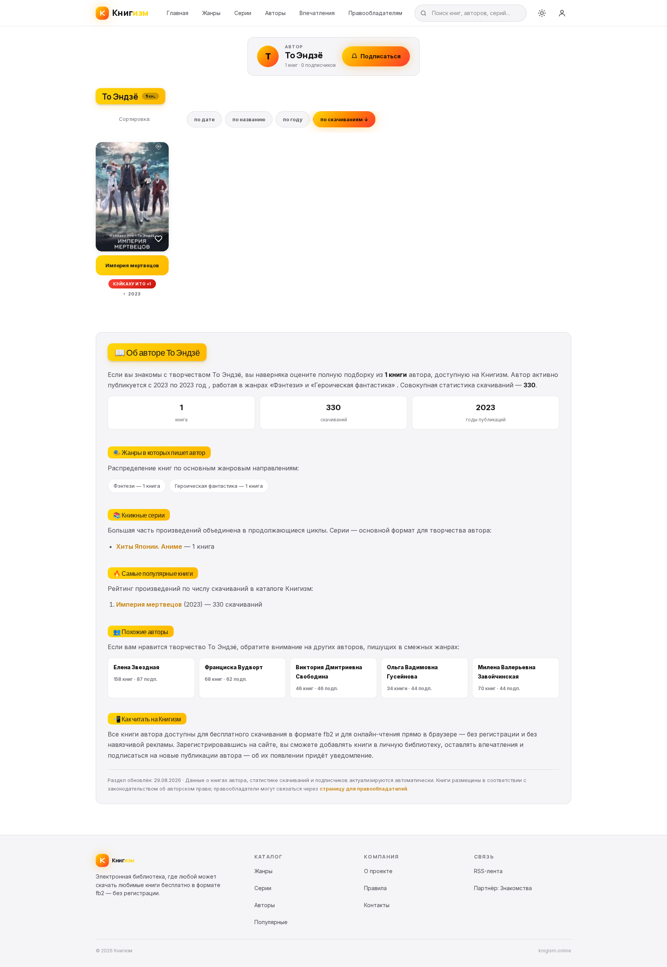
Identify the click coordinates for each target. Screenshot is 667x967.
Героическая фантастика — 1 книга (219, 486)
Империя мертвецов (149, 604)
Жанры (211, 13)
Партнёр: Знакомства (503, 888)
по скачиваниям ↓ (344, 119)
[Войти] (562, 13)
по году (293, 119)
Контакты (376, 905)
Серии (242, 13)
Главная (177, 13)
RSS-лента (488, 871)
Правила (375, 888)
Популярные (271, 922)
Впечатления (317, 13)
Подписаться (381, 56)
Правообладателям (375, 13)
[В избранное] (158, 238)
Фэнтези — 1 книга (136, 486)
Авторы (275, 13)
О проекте (378, 871)
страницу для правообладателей (363, 788)
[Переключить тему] (542, 13)
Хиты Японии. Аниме (149, 546)
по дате (204, 119)
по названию (248, 119)
